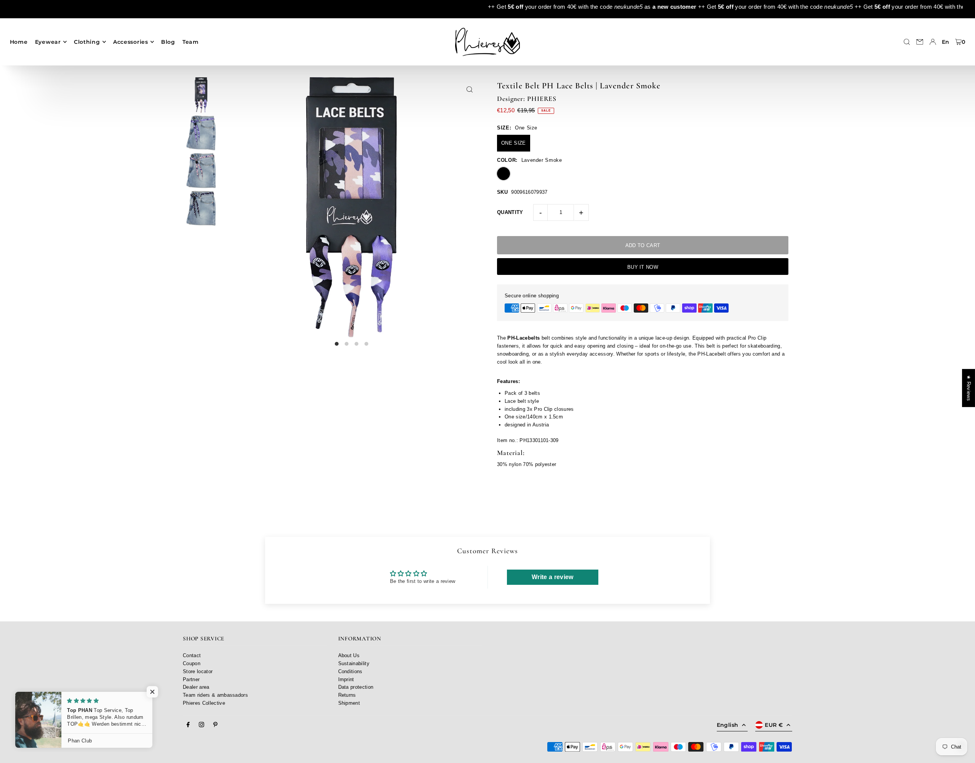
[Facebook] (188, 725)
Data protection (356, 687)
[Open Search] (907, 42)
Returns (347, 695)
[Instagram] (201, 725)
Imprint (346, 679)
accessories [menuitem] (130, 41)
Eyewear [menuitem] (48, 41)
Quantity (510, 212)
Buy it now (642, 267)
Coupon (191, 663)
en (945, 41)
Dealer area (196, 687)
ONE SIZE (513, 143)
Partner (191, 679)
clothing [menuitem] (87, 41)
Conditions (350, 671)
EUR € (774, 724)
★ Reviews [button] (969, 388)
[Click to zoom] (469, 89)
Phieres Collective (204, 703)
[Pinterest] (215, 725)
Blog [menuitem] (168, 41)
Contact (192, 655)
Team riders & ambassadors (215, 695)
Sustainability (354, 663)
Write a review (553, 577)
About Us (349, 655)
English (727, 724)
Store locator (198, 671)
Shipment (349, 703)
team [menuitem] (190, 41)
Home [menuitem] (19, 41)
